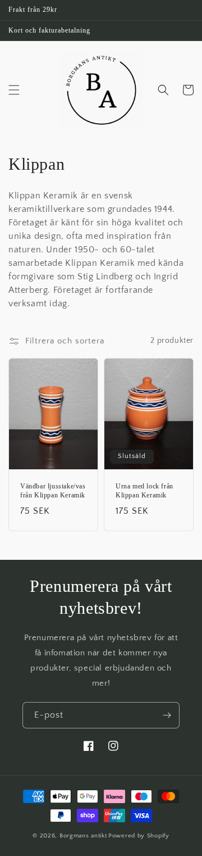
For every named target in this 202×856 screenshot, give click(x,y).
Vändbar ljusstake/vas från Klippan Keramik (53, 490)
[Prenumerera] (166, 715)
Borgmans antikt (83, 835)
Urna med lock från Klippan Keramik (144, 490)
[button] (14, 90)
